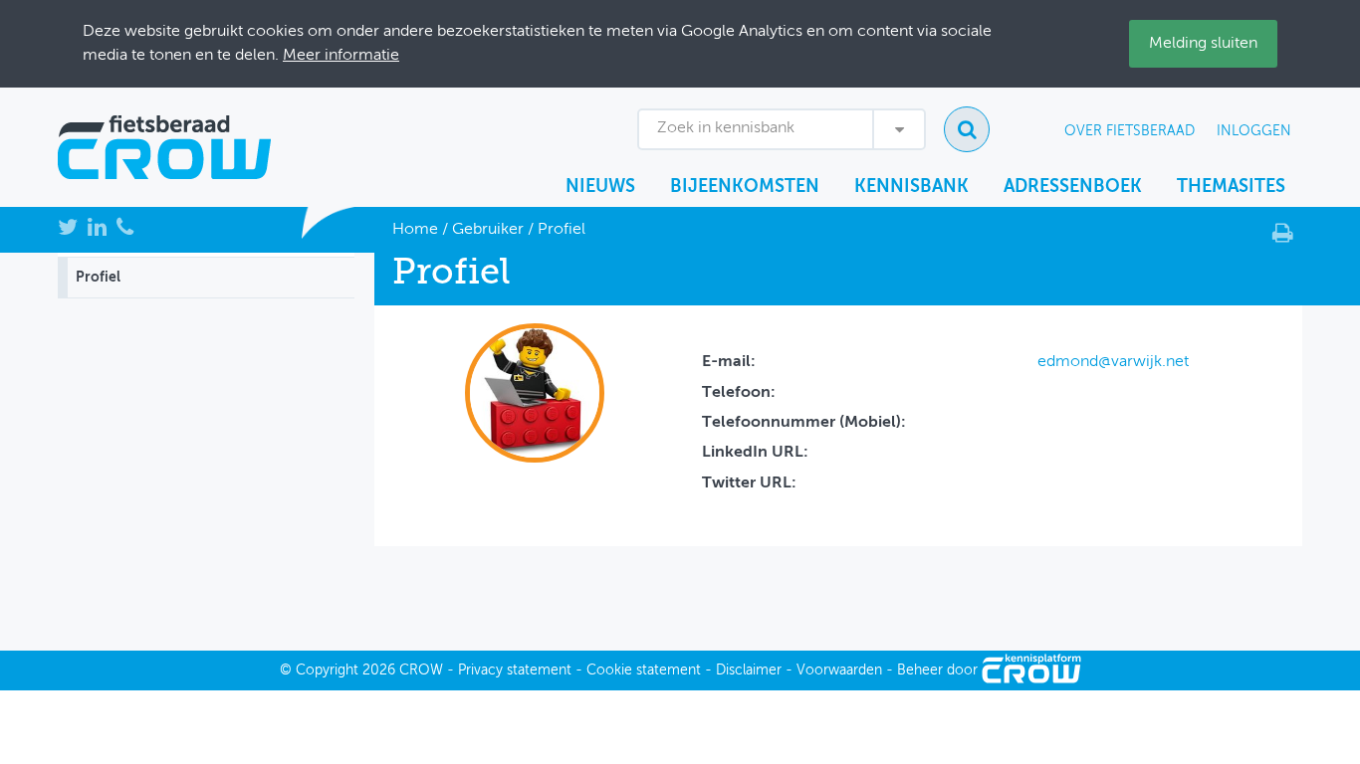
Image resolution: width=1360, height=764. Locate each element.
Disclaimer (749, 670)
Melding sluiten (1203, 44)
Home (415, 230)
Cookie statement (643, 670)
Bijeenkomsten (744, 187)
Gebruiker (488, 230)
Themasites (1231, 187)
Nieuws (600, 187)
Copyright (327, 670)
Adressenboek (1073, 187)
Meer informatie (341, 56)
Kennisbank (911, 187)
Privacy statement (514, 670)
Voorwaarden (839, 670)
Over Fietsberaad (1129, 131)
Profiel (98, 278)
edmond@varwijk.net (1113, 362)
